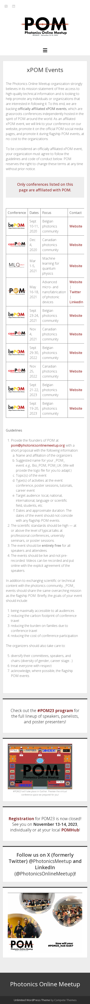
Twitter (75, 292)
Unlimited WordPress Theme (32, 1000)
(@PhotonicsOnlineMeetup (43, 873)
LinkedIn (76, 302)
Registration (21, 818)
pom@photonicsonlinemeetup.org (38, 445)
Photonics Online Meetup (45, 984)
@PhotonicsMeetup (50, 861)
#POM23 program (55, 710)
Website (75, 226)
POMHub (70, 830)
